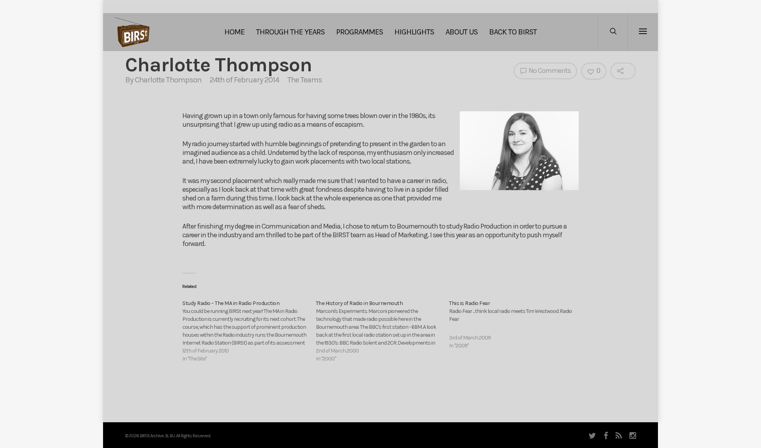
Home (234, 31)
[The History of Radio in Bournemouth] (382, 331)
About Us (462, 31)
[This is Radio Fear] (516, 324)
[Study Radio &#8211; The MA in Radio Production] (249, 331)
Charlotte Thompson (168, 79)
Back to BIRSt (513, 31)
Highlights (414, 31)
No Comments (549, 70)
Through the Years (290, 31)
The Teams (304, 79)
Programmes (359, 31)
